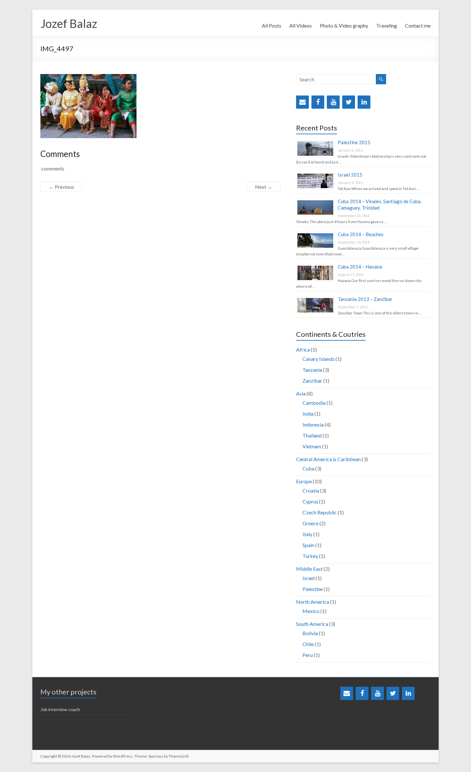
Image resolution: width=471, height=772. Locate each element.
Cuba (308, 468)
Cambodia (314, 403)
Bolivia (310, 633)
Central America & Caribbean (328, 459)
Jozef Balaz (68, 23)
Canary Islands (318, 359)
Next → (263, 187)
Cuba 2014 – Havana (360, 267)
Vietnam (311, 446)
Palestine (312, 589)
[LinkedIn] (364, 102)
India (307, 414)
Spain (308, 545)
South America (312, 624)
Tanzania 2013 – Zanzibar (365, 299)
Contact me (418, 25)
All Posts (271, 25)
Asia (301, 393)
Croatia (310, 490)
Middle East (309, 569)
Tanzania (312, 370)
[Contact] (302, 102)
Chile (308, 644)
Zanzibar (312, 381)
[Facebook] (317, 102)
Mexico (310, 611)
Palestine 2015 (354, 142)
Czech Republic (319, 512)
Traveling (386, 25)
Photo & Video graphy (344, 25)
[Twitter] (348, 102)
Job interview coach (60, 709)
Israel (308, 578)
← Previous (61, 187)
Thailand (312, 435)
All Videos (300, 25)
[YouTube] (333, 102)
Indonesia (313, 424)
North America (312, 602)
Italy (307, 534)
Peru (307, 655)
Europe (304, 481)
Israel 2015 (350, 175)
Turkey (310, 556)
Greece (310, 523)
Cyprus (310, 501)
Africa (303, 349)
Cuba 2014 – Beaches (361, 234)
